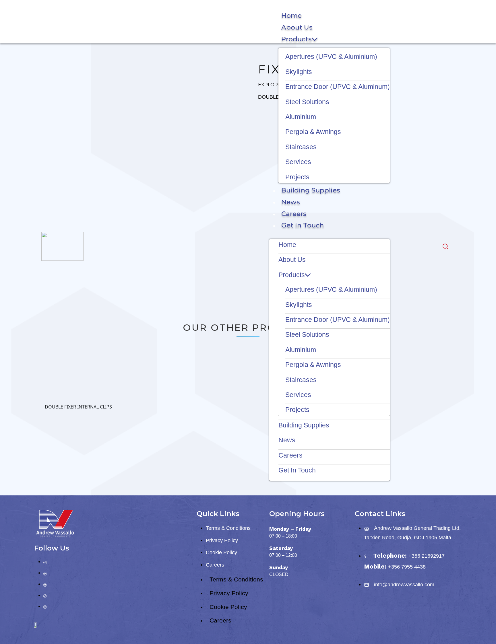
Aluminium (300, 116)
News (290, 202)
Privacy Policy (222, 540)
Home (291, 15)
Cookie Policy (221, 552)
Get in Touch (302, 225)
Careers (294, 214)
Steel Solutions (307, 102)
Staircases (301, 147)
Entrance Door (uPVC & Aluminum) (337, 86)
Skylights (298, 71)
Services (298, 162)
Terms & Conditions (228, 528)
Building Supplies (310, 190)
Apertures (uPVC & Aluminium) (331, 56)
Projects (297, 177)
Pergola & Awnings (313, 131)
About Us (297, 27)
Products (296, 39)
